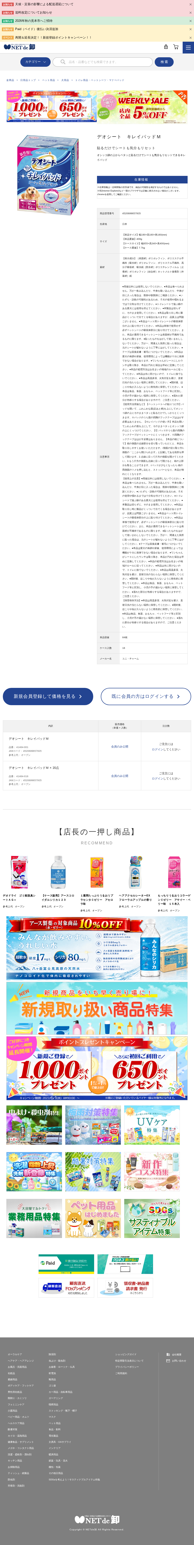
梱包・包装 (55, 1467)
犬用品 (65, 80)
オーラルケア (15, 1354)
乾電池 (52, 1373)
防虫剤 (11, 1479)
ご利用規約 (121, 1373)
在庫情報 (141, 179)
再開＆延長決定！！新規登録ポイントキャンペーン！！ (53, 37)
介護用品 (12, 1410)
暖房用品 (53, 1454)
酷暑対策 (12, 1429)
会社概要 (176, 1354)
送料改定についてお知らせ (33, 12)
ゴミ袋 (52, 1385)
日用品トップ (28, 80)
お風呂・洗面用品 (17, 1367)
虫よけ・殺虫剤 (57, 1360)
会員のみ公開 (119, 746)
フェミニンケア (16, 1404)
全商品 (10, 80)
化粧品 (11, 1373)
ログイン (157, 749)
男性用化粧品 (15, 1392)
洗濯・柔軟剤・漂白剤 (19, 1454)
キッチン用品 (15, 1460)
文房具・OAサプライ (60, 1442)
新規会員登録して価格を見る (45, 696)
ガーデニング (56, 1398)
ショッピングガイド (126, 1354)
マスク (52, 1417)
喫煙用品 (53, 1404)
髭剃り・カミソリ (17, 1398)
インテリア (55, 1448)
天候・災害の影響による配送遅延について (44, 4)
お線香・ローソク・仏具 (62, 1367)
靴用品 (52, 1379)
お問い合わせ (179, 1360)
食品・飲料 (55, 1429)
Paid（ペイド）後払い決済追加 (36, 29)
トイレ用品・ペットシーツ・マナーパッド (99, 80)
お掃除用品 (14, 1467)
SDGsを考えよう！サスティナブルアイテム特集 (74, 1479)
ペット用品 (48, 80)
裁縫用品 (12, 1379)
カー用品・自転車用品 (60, 1392)
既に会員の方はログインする (143, 696)
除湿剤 (52, 1354)
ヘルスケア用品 (16, 1423)
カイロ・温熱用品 (17, 1435)
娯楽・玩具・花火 (58, 1460)
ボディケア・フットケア (21, 1385)
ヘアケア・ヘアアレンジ (21, 1360)
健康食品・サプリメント (21, 1442)
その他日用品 (56, 1473)
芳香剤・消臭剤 (16, 1485)
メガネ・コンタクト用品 (21, 1448)
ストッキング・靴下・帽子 (63, 1410)
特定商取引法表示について (129, 1360)
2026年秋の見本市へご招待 (34, 20)
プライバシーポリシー (127, 1367)
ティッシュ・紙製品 (18, 1473)
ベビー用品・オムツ (18, 1417)
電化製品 (53, 1435)
